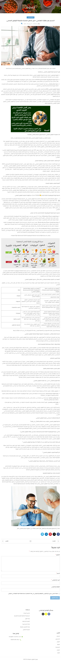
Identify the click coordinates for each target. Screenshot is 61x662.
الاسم (58, 573)
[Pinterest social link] (50, 534)
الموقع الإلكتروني (55, 587)
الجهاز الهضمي (27, 11)
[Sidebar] (59, 201)
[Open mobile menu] (58, 2)
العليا (58, 653)
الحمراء (58, 636)
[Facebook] (49, 614)
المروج (58, 642)
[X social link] (54, 534)
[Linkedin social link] (46, 534)
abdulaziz (35, 24)
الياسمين (58, 639)
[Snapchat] (46, 614)
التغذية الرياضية (26, 621)
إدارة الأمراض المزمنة (25, 627)
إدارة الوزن (27, 619)
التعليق (57, 555)
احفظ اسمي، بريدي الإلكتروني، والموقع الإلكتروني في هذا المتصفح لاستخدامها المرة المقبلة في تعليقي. (33, 593)
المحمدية (58, 647)
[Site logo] (5, 2)
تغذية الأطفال (26, 630)
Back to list (30, 541)
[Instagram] (43, 614)
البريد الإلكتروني (55, 580)
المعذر (58, 650)
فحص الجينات (26, 613)
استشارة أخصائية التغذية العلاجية (22, 616)
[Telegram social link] (42, 534)
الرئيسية (35, 11)
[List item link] (15, 637)
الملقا (58, 644)
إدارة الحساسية (26, 624)
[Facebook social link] (58, 534)
